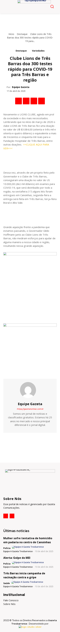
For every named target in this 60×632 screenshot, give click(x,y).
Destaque (22, 34)
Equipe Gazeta (20, 87)
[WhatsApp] (41, 101)
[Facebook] (18, 101)
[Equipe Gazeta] (30, 390)
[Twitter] (26, 101)
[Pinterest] (33, 101)
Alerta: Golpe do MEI (16, 558)
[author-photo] (28, 547)
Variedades (38, 50)
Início (11, 34)
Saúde (6, 583)
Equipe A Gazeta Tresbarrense (18, 551)
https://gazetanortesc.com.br (30, 409)
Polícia (6, 548)
